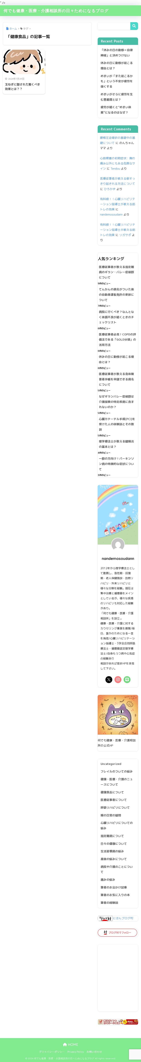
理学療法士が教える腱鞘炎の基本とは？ (116, 444)
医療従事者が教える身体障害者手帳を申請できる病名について (116, 379)
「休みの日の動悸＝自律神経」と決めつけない (117, 52)
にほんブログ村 (123, 918)
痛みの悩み (108, 880)
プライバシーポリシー (52, 1052)
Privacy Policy (75, 1052)
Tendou (115, 168)
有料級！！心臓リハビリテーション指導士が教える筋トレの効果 (117, 204)
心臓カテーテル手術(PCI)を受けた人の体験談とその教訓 (117, 424)
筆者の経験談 (109, 903)
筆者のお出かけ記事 (114, 887)
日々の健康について (114, 844)
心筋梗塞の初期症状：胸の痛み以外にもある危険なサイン (117, 163)
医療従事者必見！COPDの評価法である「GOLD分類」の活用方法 (117, 339)
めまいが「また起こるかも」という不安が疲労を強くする (117, 81)
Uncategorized (111, 764)
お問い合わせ (94, 1052)
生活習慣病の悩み (112, 851)
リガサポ (125, 235)
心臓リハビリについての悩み (117, 825)
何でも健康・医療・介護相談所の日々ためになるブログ (56, 10)
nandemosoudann (111, 214)
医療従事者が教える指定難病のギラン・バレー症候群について (116, 272)
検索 (134, 26)
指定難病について (112, 836)
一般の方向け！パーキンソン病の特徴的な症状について (116, 464)
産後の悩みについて (114, 859)
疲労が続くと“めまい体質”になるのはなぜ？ (116, 109)
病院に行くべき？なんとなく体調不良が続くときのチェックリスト (116, 317)
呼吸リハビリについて (115, 807)
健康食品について (112, 792)
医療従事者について (114, 800)
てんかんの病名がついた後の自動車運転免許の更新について (116, 294)
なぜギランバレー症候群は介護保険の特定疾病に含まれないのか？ (116, 401)
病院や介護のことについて (117, 869)
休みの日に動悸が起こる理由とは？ (117, 65)
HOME (72, 1044)
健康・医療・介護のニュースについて (117, 781)
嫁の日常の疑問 (111, 815)
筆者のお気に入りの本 (115, 895)
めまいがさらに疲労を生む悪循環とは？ (117, 96)
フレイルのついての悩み (117, 771)
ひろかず (110, 189)
